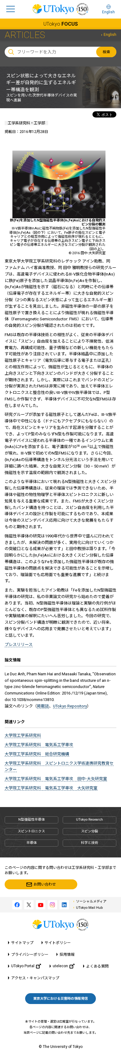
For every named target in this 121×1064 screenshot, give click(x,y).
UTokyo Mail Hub (89, 908)
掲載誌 (43, 706)
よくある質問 (97, 966)
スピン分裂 (89, 831)
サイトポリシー (58, 943)
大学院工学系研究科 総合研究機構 (37, 754)
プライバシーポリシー (29, 954)
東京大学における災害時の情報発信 (60, 999)
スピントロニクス (31, 831)
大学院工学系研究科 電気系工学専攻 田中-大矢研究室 (56, 778)
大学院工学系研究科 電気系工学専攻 (39, 744)
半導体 (31, 843)
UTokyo (60, 24)
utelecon (60, 966)
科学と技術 (89, 843)
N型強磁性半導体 (31, 820)
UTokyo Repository (70, 706)
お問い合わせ (45, 884)
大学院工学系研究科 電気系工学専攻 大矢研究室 (51, 788)
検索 (106, 52)
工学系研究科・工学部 (26, 123)
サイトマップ (22, 943)
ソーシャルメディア (91, 901)
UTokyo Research (89, 820)
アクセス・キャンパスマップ (35, 978)
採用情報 (67, 954)
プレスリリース (19, 644)
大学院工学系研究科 (23, 735)
